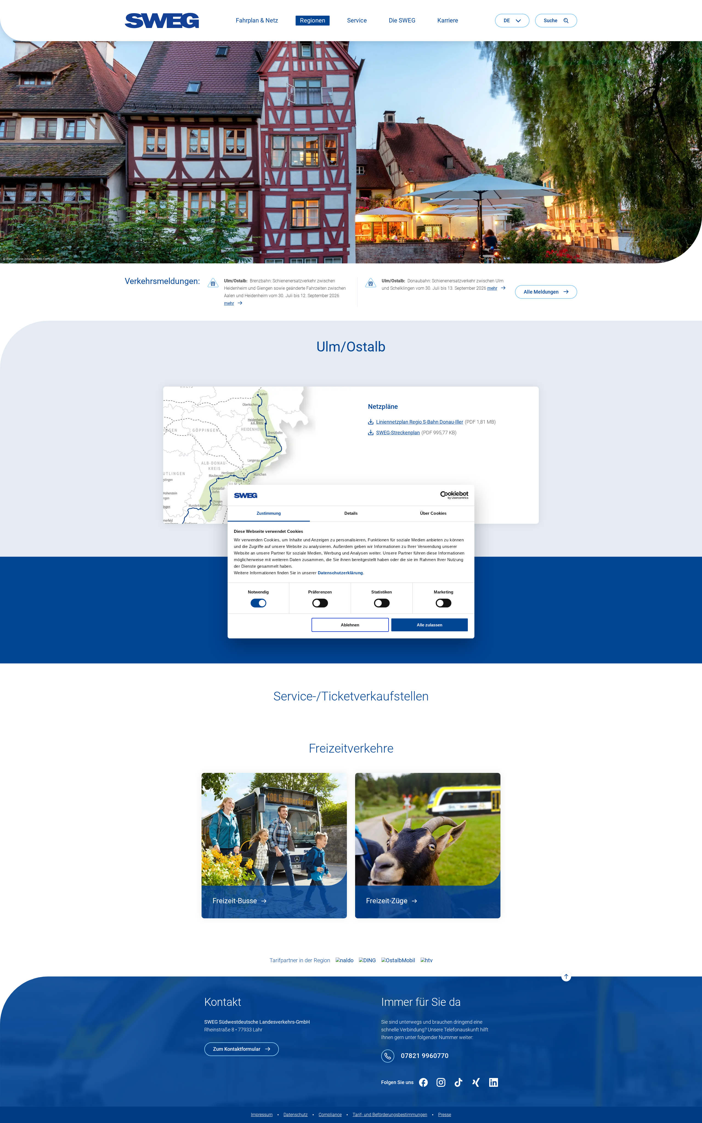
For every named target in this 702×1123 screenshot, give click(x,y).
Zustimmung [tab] (269, 513)
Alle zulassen (429, 625)
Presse (444, 1114)
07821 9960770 (425, 1056)
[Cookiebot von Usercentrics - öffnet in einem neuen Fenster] (444, 495)
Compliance (330, 1114)
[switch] (320, 603)
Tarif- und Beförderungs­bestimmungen (390, 1114)
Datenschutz (296, 1114)
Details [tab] (351, 513)
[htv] (426, 960)
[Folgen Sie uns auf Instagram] (441, 1082)
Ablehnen (350, 625)
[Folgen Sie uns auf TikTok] (458, 1082)
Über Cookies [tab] (433, 513)
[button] (256, 21)
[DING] (367, 960)
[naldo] (344, 960)
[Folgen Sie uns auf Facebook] (423, 1082)
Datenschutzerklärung (340, 572)
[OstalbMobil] (398, 960)
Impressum (262, 1114)
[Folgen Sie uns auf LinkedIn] (494, 1082)
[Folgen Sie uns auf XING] (476, 1082)
